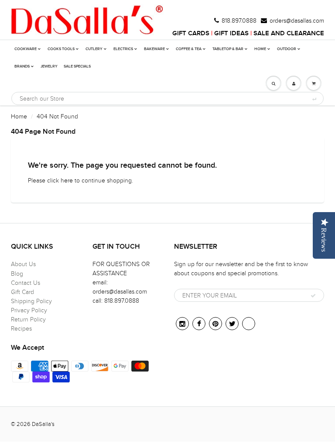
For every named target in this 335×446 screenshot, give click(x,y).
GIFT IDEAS (231, 33)
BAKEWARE (154, 49)
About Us (23, 264)
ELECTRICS (123, 49)
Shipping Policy (31, 301)
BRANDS (22, 66)
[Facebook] (198, 323)
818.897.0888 (239, 20)
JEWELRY (49, 66)
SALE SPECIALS (77, 66)
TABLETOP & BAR (227, 49)
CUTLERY (94, 49)
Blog (17, 273)
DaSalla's (43, 424)
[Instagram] (182, 323)
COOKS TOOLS (61, 49)
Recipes (21, 328)
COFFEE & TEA (189, 49)
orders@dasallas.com (297, 20)
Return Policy (28, 319)
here (67, 180)
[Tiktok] (248, 323)
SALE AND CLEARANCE (288, 33)
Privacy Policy (29, 310)
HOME (260, 49)
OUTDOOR (286, 49)
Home (19, 116)
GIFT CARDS (190, 33)
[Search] (314, 99)
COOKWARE (25, 49)
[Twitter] (232, 323)
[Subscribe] (313, 296)
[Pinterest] (215, 323)
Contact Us (25, 283)
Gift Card (22, 292)
